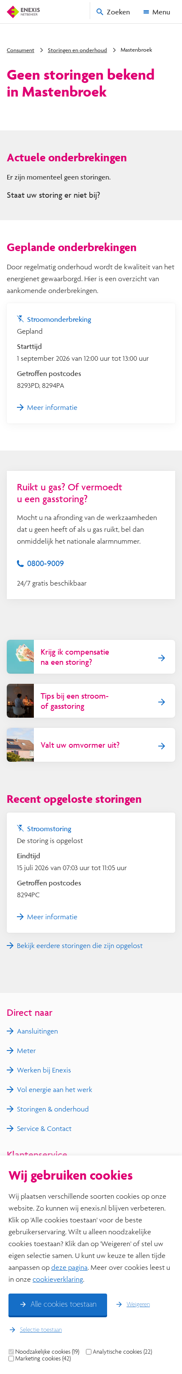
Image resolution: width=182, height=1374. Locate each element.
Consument (20, 50)
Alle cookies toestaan (63, 1304)
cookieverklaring (58, 1278)
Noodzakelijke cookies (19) (47, 1351)
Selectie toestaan (41, 1330)
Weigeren (138, 1304)
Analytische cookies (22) (122, 1351)
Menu (161, 11)
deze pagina (69, 1267)
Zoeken (118, 11)
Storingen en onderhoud (77, 50)
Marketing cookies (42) (43, 1358)
